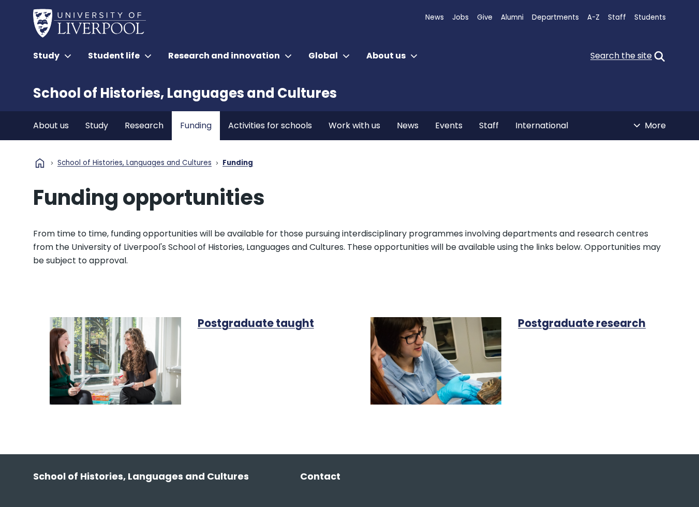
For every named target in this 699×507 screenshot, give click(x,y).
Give (485, 17)
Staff (617, 17)
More (655, 125)
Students (650, 17)
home (40, 163)
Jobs (460, 17)
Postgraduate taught (256, 323)
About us (51, 125)
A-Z (593, 17)
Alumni (512, 17)
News (434, 17)
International (541, 125)
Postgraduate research (582, 323)
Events (449, 125)
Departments (555, 17)
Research (144, 125)
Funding (196, 125)
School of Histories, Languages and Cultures (185, 93)
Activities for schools (270, 125)
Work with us (354, 125)
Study (96, 125)
